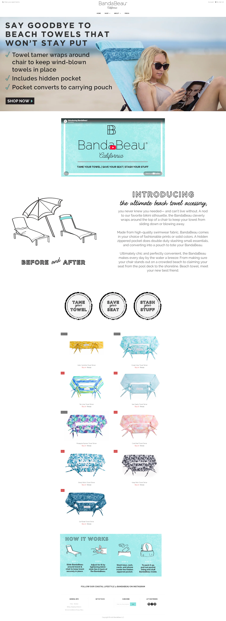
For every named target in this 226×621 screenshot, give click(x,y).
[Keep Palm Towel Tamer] (139, 465)
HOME (99, 13)
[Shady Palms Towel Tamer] (86, 465)
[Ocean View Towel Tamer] (139, 348)
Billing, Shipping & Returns (74, 607)
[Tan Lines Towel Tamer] (86, 387)
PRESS (127, 13)
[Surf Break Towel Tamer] (86, 504)
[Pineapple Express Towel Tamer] (86, 426)
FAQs (71, 604)
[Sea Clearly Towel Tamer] (139, 387)
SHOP (106, 13)
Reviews (76, 604)
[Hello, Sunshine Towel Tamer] (86, 344)
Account (211, 2)
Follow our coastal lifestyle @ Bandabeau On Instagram (113, 586)
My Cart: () (220, 2)
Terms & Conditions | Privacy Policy (74, 610)
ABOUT (116, 13)
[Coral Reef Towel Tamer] (139, 426)
